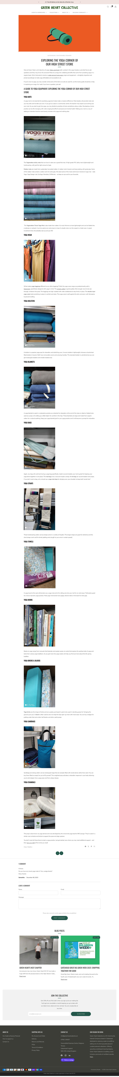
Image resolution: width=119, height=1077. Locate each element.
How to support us (8, 1039)
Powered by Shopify (95, 1069)
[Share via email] (94, 846)
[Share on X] (88, 846)
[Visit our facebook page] (62, 1055)
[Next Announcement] (80, 2)
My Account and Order (38, 1036)
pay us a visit (31, 843)
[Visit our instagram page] (66, 1055)
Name (20, 889)
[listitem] (59, 2)
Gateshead (51, 55)
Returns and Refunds (38, 1042)
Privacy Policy (36, 1050)
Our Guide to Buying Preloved (11, 1036)
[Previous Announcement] (39, 2)
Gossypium (27, 289)
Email (62, 889)
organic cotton (61, 289)
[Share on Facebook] (85, 846)
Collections (53, 12)
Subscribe (81, 1014)
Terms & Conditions (37, 1047)
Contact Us (6, 1042)
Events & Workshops (38, 12)
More (72, 2)
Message (21, 897)
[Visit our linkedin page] (70, 1055)
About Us (65, 12)
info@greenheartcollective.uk (69, 1036)
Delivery (34, 1039)
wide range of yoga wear (55, 75)
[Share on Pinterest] (91, 846)
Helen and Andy (54, 70)
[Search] (108, 6)
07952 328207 (65, 1039)
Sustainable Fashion (64, 55)
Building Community (79, 12)
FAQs (33, 1044)
